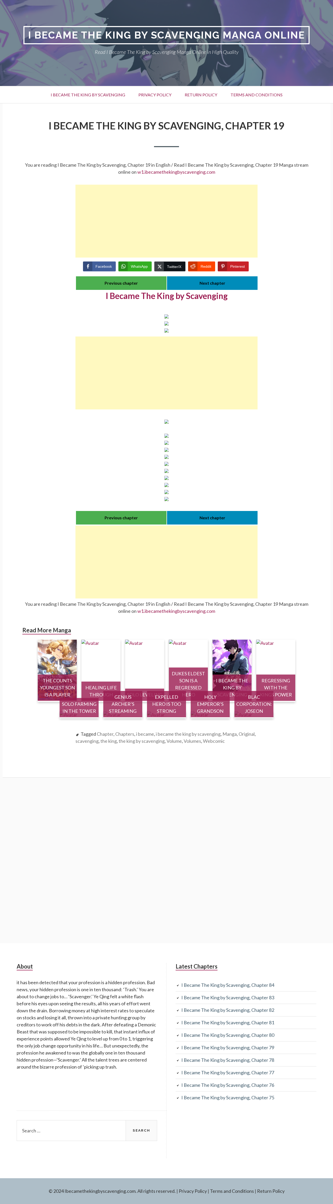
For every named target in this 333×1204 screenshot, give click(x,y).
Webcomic (214, 741)
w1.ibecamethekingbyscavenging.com (176, 172)
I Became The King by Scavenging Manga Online (166, 35)
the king (108, 741)
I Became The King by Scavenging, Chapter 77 (227, 1072)
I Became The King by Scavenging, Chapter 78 (227, 1060)
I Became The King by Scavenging (88, 94)
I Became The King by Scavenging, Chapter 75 (227, 1097)
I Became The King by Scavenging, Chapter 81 (227, 1022)
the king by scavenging (142, 741)
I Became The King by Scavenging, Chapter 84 (227, 985)
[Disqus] (166, 859)
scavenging (87, 741)
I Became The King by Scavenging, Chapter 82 (227, 1010)
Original (247, 734)
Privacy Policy (154, 94)
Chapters (124, 734)
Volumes (192, 741)
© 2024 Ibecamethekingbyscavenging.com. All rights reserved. (112, 1191)
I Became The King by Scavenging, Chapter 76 (227, 1085)
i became (145, 734)
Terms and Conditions (256, 94)
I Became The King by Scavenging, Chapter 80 (227, 1035)
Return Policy (201, 94)
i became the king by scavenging (188, 734)
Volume (174, 741)
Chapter (105, 734)
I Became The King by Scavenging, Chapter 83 (227, 997)
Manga (229, 734)
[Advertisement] (166, 221)
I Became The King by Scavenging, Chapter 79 (227, 1047)
